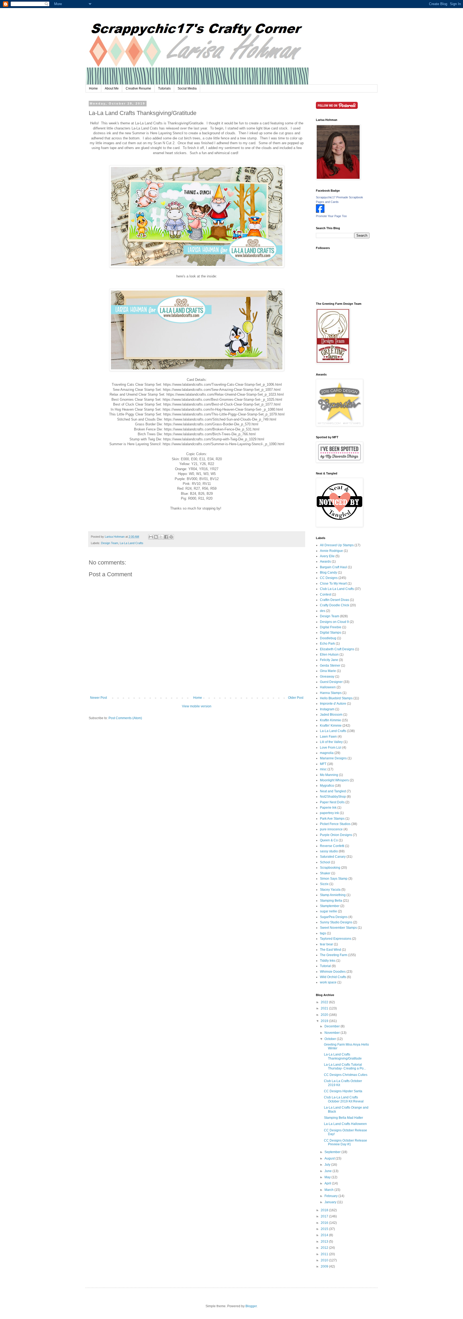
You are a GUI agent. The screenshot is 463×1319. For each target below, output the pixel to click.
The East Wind (330, 950)
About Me (112, 88)
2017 (325, 1216)
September (332, 1152)
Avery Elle (327, 556)
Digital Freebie (330, 627)
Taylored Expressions (335, 939)
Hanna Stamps (331, 693)
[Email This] (151, 537)
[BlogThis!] (156, 537)
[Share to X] (161, 537)
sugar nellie (328, 911)
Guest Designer (331, 682)
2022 (325, 1002)
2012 (325, 1248)
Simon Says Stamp (334, 878)
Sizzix (324, 884)
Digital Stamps (330, 632)
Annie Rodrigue (331, 551)
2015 (325, 1229)
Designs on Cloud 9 (334, 622)
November (332, 1033)
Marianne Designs (333, 758)
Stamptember (329, 906)
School (325, 862)
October (330, 1039)
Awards (325, 561)
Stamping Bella (331, 900)
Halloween (328, 687)
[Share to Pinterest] (171, 537)
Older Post (295, 698)
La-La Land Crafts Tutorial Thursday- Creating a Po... (345, 1066)
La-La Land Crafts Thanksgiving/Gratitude (343, 1056)
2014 (325, 1235)
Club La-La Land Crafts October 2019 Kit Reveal (344, 1099)
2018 (325, 1210)
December (332, 1026)
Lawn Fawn (328, 736)
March (329, 1190)
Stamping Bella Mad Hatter (343, 1118)
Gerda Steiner (330, 665)
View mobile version (196, 706)
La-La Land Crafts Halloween (345, 1124)
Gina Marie (328, 671)
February (331, 1196)
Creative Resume (138, 88)
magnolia (327, 753)
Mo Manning (329, 775)
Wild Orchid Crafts (333, 977)
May (327, 1177)
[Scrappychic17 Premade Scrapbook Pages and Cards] (320, 212)
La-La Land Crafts (131, 543)
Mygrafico (327, 785)
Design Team (109, 543)
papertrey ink (329, 813)
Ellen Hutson (329, 654)
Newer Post (98, 698)
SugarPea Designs (334, 917)
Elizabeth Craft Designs (337, 649)
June (328, 1171)
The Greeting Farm (333, 955)
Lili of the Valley (331, 742)
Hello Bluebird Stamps (336, 698)
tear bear (326, 944)
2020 (325, 1015)
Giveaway (327, 676)
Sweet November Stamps (338, 928)
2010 (325, 1260)
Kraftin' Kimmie (331, 725)
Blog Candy (328, 572)
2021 (325, 1008)
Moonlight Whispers (334, 780)
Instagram (327, 709)
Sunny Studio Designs (336, 922)
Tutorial (325, 966)
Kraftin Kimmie (330, 720)
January (330, 1202)
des (322, 611)
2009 (325, 1266)
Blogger (251, 1306)
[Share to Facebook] (166, 537)
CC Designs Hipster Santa (343, 1091)
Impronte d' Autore (333, 703)
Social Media (187, 88)
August (329, 1158)
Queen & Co (329, 840)
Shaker (325, 873)
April (328, 1183)
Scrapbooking (330, 868)
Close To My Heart (333, 583)
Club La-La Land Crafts (337, 589)
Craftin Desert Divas (334, 600)
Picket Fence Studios (335, 824)
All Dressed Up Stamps (337, 545)
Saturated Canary (333, 857)
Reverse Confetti (332, 846)
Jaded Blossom (331, 714)
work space (328, 982)
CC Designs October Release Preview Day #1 (345, 1142)
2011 (325, 1254)
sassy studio (329, 851)
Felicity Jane (329, 660)
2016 (325, 1223)
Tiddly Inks (327, 961)
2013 (325, 1241)
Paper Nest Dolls (332, 802)
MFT (323, 764)
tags (323, 933)
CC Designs (329, 578)
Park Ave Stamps (332, 818)
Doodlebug (328, 638)
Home (93, 88)
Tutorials (164, 88)
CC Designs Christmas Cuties (345, 1075)
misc (323, 769)
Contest (325, 594)
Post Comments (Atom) (125, 718)
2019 (325, 1021)
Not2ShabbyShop (333, 796)
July (327, 1164)
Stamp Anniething (333, 895)
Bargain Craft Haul (333, 567)
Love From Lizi (330, 747)
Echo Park (327, 643)
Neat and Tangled (333, 791)
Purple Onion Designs (336, 835)
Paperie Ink (328, 807)
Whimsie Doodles (333, 972)
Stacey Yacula (330, 889)
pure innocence (331, 829)
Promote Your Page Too (331, 216)
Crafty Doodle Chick (334, 605)
